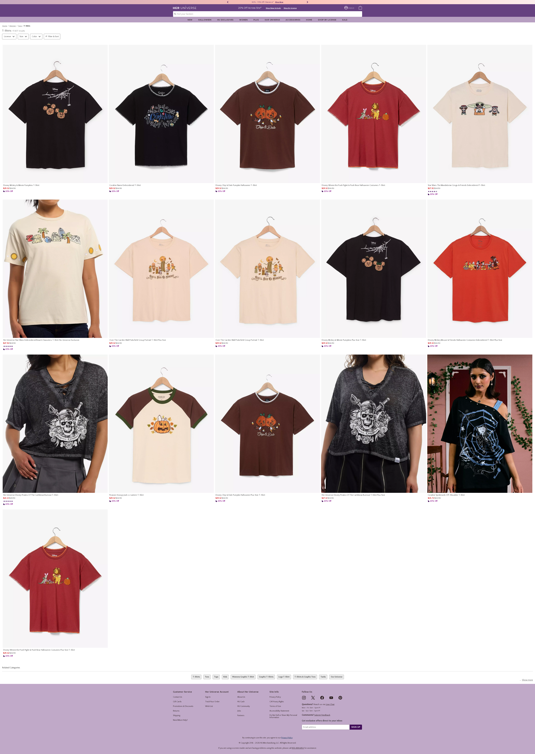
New (190, 20)
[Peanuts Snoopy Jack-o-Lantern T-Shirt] (161, 424)
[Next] (307, 2)
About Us (241, 697)
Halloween (204, 20)
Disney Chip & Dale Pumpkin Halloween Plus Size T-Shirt (240, 495)
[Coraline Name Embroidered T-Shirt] (161, 114)
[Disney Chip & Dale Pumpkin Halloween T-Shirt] (267, 114)
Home (309, 20)
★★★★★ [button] (432, 191)
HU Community (243, 706)
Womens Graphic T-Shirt (243, 677)
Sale (344, 20)
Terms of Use (275, 706)
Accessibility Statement (279, 711)
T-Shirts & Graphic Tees (305, 677)
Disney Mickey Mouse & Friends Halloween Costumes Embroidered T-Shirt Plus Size (465, 340)
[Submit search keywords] (175, 14)
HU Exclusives (225, 20)
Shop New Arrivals (273, 8)
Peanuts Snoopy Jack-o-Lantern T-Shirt (126, 495)
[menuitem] (360, 7)
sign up (355, 727)
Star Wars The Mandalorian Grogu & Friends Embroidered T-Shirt (456, 185)
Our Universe (272, 20)
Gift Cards (177, 702)
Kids (225, 677)
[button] (349, 8)
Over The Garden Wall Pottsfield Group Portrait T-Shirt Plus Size (137, 340)
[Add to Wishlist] (105, 48)
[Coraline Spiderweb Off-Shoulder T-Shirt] (479, 424)
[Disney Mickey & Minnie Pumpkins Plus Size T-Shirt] (373, 269)
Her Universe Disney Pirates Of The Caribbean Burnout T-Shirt (30, 495)
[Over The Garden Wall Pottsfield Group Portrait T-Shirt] (267, 269)
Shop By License (290, 8)
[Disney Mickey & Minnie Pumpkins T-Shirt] (55, 114)
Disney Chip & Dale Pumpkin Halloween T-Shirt (236, 185)
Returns (176, 711)
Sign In (208, 697)
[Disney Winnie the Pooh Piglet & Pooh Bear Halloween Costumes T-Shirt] (373, 114)
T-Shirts (196, 677)
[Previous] (228, 2)
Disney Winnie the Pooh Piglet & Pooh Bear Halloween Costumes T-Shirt (353, 185)
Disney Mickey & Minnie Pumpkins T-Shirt (21, 185)
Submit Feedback (322, 715)
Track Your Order (212, 702)
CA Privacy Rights (277, 702)
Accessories (293, 20)
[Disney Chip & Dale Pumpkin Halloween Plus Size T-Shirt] (267, 424)
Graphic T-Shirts (266, 677)
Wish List (209, 706)
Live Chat (330, 704)
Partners (240, 715)
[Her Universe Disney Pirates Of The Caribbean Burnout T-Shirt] (55, 424)
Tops (20, 26)
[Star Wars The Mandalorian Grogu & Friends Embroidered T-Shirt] (479, 114)
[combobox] (267, 14)
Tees (207, 677)
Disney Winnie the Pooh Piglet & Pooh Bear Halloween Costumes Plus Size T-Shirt (39, 650)
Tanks (323, 677)
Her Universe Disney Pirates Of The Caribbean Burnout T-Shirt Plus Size (353, 495)
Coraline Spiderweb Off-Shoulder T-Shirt (446, 495)
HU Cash (240, 702)
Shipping (176, 715)
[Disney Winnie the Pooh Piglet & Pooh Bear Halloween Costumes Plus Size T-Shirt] (55, 578)
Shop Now (282, 2)
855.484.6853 (298, 748)
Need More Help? (180, 720)
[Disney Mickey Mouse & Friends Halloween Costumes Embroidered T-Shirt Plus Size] (479, 269)
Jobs (239, 711)
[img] (304, 698)
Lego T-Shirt (284, 677)
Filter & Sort (53, 36)
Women (243, 20)
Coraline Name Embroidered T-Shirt (125, 185)
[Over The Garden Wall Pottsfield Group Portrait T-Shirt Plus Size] (161, 269)
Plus (256, 20)
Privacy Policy (275, 697)
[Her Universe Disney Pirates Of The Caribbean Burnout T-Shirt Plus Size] (373, 424)
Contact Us (177, 697)
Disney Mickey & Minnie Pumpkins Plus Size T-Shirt (344, 340)
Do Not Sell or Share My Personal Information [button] (283, 716)
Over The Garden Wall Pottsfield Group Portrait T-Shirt (240, 340)
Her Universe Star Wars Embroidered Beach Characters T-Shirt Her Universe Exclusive (41, 340)
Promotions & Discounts (183, 706)
